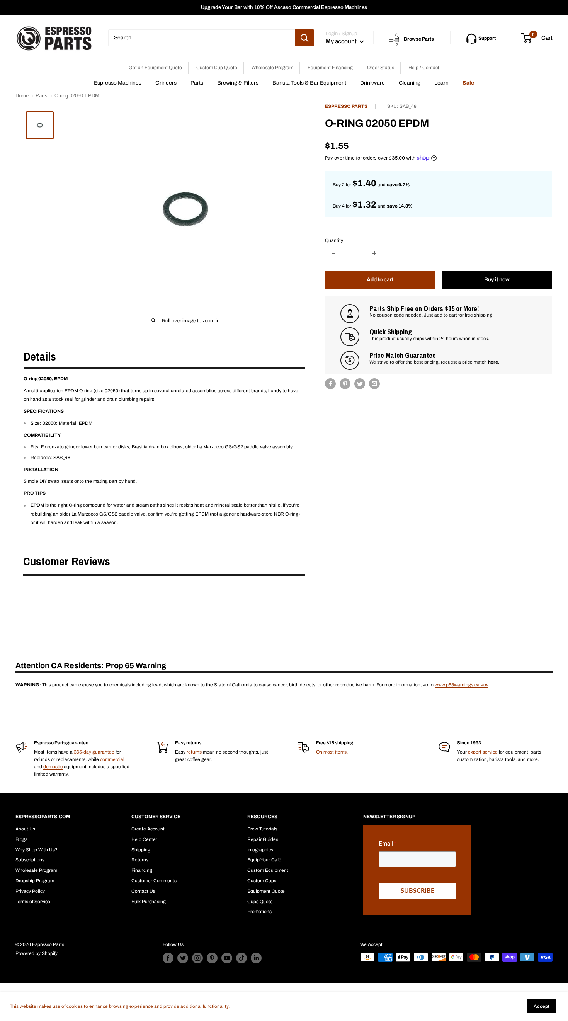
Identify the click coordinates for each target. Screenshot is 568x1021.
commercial (112, 759)
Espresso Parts (346, 106)
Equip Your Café (264, 860)
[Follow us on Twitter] (182, 958)
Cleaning (409, 83)
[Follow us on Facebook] (168, 958)
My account (342, 41)
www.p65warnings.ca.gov (461, 684)
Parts (196, 83)
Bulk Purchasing (148, 901)
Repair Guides (262, 839)
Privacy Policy (30, 891)
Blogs (21, 839)
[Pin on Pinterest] (345, 383)
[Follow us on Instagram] (197, 958)
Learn (441, 83)
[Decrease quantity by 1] (333, 253)
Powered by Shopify (36, 953)
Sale (468, 83)
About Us (25, 829)
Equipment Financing (330, 67)
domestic (53, 766)
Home (22, 96)
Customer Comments (154, 880)
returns (194, 752)
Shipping (140, 850)
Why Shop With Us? (36, 850)
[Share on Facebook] (330, 383)
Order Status (380, 67)
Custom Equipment (267, 870)
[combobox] (201, 37)
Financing (141, 870)
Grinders (166, 83)
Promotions (259, 911)
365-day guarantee (94, 752)
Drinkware (372, 83)
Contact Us (143, 891)
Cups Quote (260, 901)
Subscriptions (29, 860)
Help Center (144, 839)
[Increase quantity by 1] (374, 253)
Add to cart (380, 279)
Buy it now (497, 279)
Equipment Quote (266, 891)
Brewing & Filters (237, 83)
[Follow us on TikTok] (241, 958)
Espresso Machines (117, 83)
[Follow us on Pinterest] (212, 958)
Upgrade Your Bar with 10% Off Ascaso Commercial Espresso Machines (284, 7)
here (493, 361)
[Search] (304, 37)
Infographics (260, 850)
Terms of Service (32, 901)
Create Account (148, 829)
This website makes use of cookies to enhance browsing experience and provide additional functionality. (120, 1006)
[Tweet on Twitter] (359, 383)
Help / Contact (423, 67)
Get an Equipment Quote (155, 67)
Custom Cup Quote (216, 67)
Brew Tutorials (262, 829)
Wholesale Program (272, 67)
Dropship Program (34, 880)
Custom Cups (261, 880)
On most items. (332, 752)
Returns (139, 860)
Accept (541, 1006)
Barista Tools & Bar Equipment (309, 83)
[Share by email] (374, 383)
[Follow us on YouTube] (226, 958)
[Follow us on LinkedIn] (256, 958)
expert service (483, 752)
